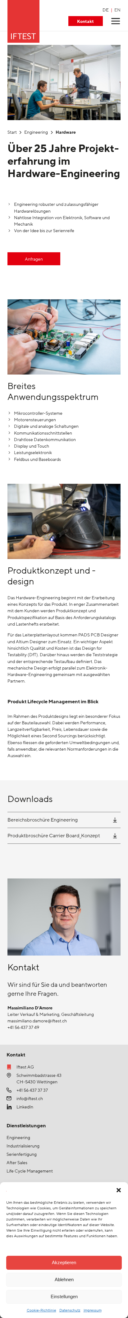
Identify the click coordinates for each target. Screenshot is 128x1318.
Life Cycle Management (30, 1171)
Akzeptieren (64, 1262)
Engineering (36, 132)
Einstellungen (64, 1296)
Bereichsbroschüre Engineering (42, 820)
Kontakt (85, 21)
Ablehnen (64, 1279)
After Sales (17, 1163)
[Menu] (115, 21)
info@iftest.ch (29, 1099)
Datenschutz (69, 1310)
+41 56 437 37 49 (23, 1027)
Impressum (93, 1310)
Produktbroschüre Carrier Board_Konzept (53, 835)
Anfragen (34, 259)
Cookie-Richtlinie (41, 1310)
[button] (119, 1190)
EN (117, 10)
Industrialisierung (23, 1146)
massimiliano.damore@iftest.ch (37, 1021)
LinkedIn (24, 1107)
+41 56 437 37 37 (32, 1090)
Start (12, 132)
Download (115, 819)
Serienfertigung (22, 1154)
